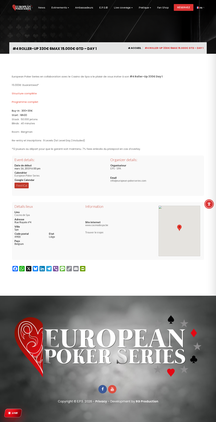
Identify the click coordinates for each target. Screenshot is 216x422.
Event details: (25, 160)
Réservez (183, 7)
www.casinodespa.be (96, 225)
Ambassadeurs (84, 7)
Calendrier (21, 172)
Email (113, 177)
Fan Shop (163, 7)
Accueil (135, 48)
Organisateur (118, 165)
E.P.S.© (103, 7)
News (41, 7)
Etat (51, 233)
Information (94, 206)
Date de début (23, 165)
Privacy (101, 401)
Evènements (59, 7)
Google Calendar (24, 179)
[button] (179, 228)
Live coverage (122, 7)
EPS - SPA (115, 168)
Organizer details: (123, 160)
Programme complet (25, 102)
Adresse (19, 219)
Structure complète (24, 93)
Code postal (22, 233)
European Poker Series (27, 175)
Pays (17, 240)
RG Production (147, 401)
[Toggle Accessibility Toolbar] (209, 204)
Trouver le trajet (94, 232)
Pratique (144, 7)
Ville (17, 226)
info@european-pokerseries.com (128, 180)
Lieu (17, 212)
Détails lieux (24, 206)
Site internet (93, 222)
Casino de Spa (22, 215)
